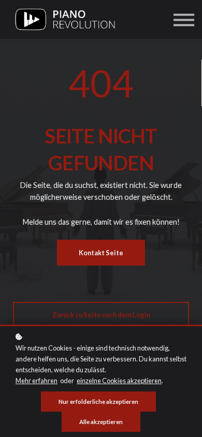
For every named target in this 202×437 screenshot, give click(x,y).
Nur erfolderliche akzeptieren (98, 401)
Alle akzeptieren (101, 421)
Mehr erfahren (36, 380)
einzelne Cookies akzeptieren (119, 380)
